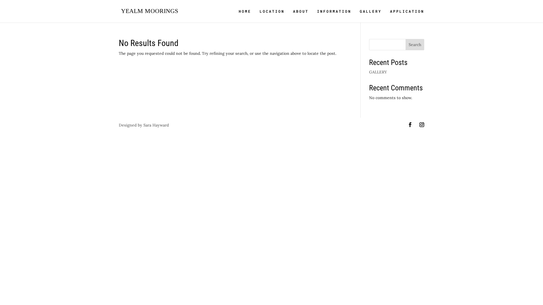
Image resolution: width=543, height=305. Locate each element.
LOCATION (272, 11)
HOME (245, 11)
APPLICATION (407, 11)
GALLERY (371, 11)
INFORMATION (334, 11)
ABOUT (301, 11)
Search (415, 44)
